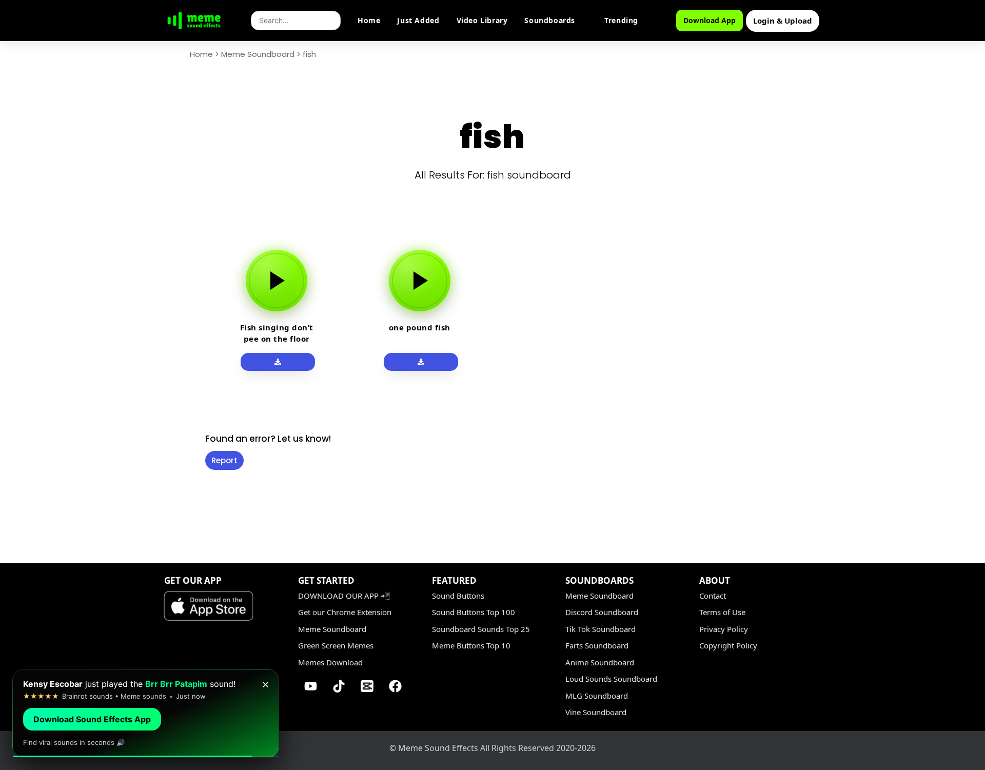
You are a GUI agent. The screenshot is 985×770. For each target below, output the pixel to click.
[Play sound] (276, 280)
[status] (145, 713)
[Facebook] (395, 686)
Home (369, 20)
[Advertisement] (138, 391)
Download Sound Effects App (92, 719)
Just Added (418, 20)
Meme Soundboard (257, 54)
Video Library (482, 20)
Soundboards (549, 20)
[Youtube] (311, 686)
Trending (621, 20)
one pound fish (419, 327)
